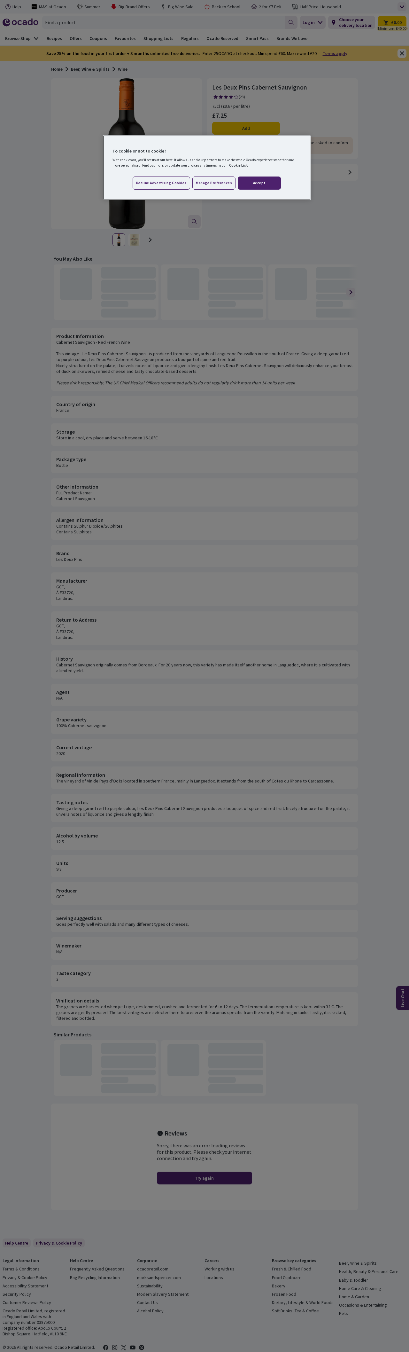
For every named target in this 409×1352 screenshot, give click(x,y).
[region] (207, 167)
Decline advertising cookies (161, 183)
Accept (259, 183)
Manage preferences (214, 183)
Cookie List (238, 165)
